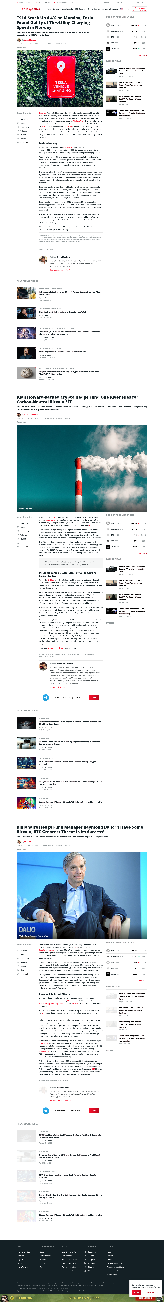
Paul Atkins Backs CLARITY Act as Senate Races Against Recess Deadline (132, 85)
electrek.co (67, 147)
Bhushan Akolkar (47, 298)
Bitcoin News (71, 654)
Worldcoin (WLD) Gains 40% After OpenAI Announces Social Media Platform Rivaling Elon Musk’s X (69, 333)
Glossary (43, 1271)
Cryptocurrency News (47, 308)
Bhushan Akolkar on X (58, 687)
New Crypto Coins (69, 1263)
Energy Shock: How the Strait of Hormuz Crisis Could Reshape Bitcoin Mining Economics (70, 783)
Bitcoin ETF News (58, 654)
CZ (83, 1003)
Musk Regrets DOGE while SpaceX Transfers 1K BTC (62, 352)
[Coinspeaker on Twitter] (134, 2)
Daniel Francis (46, 727)
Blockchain (22, 1263)
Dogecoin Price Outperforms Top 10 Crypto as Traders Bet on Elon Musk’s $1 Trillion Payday (69, 372)
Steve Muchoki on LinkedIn (60, 270)
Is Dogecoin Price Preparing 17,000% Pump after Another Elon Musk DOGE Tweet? (70, 293)
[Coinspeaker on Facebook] (130, 2)
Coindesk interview (47, 950)
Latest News (114, 60)
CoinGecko (43, 1043)
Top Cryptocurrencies (120, 16)
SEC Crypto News (45, 654)
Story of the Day (56, 288)
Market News (44, 250)
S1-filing (51, 580)
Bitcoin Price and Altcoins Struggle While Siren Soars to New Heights (70, 802)
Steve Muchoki (30, 40)
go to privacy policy (150, 1292)
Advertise (118, 2)
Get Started (145, 1298)
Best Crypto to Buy (69, 1252)
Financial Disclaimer (114, 1271)
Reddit (23, 135)
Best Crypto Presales (70, 1259)
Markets (21, 1256)
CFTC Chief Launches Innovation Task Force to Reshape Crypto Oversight (67, 763)
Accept (136, 1292)
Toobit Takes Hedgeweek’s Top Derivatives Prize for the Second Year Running (132, 113)
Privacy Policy (112, 1274)
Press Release (23, 1267)
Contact (107, 2)
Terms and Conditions (115, 1267)
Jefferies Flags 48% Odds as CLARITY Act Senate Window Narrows (130, 99)
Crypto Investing (67, 9)
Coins (42, 1252)
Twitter (23, 123)
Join (94, 697)
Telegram (24, 131)
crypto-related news (56, 648)
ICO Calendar (80, 9)
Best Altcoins (67, 1256)
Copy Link (24, 142)
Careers (110, 1259)
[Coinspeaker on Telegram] (138, 2)
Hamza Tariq (46, 315)
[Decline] (159, 1282)
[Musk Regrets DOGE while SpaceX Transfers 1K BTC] (26, 354)
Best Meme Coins (69, 1267)
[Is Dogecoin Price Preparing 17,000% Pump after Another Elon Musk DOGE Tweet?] (26, 294)
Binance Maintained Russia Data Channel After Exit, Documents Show (132, 71)
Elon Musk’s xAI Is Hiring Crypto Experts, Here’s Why (63, 312)
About (97, 2)
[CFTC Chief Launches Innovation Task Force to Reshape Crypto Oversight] (26, 764)
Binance (75, 1003)
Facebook (24, 119)
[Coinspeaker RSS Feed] (146, 2)
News (49, 9)
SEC (90, 525)
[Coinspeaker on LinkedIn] (142, 2)
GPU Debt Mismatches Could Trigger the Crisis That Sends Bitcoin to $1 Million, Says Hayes (70, 722)
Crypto (20, 1259)
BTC (43, 126)
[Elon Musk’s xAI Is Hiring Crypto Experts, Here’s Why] (26, 314)
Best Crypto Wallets (69, 1271)
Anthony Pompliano (59, 1003)
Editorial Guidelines (114, 1263)
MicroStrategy (44, 1003)
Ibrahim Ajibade (47, 377)
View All (142, 55)
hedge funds (50, 520)
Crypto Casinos (94, 9)
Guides (56, 9)
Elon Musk (68, 126)
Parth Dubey (46, 355)
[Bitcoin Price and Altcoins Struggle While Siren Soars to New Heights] (26, 804)
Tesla (43, 1013)
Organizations (45, 1256)
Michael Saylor (73, 1001)
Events (110, 622)
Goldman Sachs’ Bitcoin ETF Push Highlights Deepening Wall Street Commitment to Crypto (69, 742)
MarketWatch (78, 121)
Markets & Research (110, 9)
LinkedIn (24, 139)
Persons (43, 1259)
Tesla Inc (42, 113)
